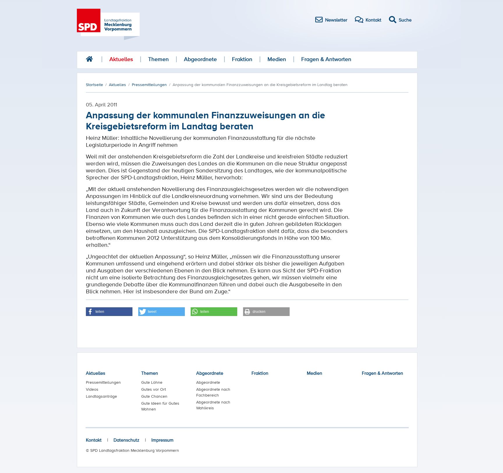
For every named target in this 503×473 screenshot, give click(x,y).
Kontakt (94, 440)
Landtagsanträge (101, 396)
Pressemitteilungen (103, 382)
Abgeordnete (200, 59)
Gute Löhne (151, 382)
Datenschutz (126, 440)
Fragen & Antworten (326, 59)
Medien (277, 59)
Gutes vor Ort (153, 389)
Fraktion (242, 59)
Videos (92, 389)
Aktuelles (121, 59)
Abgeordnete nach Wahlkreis (213, 405)
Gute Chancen (154, 396)
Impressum (162, 440)
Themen (158, 59)
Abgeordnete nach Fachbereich (213, 392)
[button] (109, 311)
